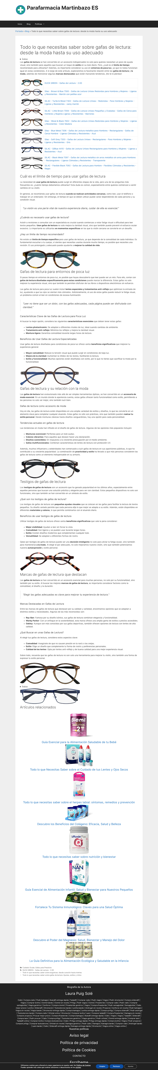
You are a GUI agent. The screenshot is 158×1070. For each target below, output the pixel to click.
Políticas (38, 24)
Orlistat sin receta (57, 1023)
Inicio (20, 24)
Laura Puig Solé (79, 993)
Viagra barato (36, 1010)
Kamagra (96, 1023)
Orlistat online (54, 1013)
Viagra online (108, 1026)
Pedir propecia (134, 1021)
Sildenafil (38, 1008)
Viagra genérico (34, 1005)
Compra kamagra (73, 1010)
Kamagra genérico (73, 1023)
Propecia (106, 1008)
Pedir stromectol (116, 1000)
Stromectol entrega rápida (54, 1010)
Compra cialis (29, 1000)
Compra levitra (114, 1021)
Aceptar (102, 1066)
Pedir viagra (96, 1000)
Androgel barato (135, 1023)
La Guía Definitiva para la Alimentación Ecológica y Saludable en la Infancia (79, 961)
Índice (25, 59)
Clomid (91, 1003)
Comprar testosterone (39, 1023)
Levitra (30, 1008)
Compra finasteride (99, 1005)
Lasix (88, 1013)
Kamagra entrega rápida (81, 1026)
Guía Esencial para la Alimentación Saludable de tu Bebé (79, 742)
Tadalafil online (23, 1021)
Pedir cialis (124, 1003)
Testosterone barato (62, 1008)
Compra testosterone (53, 1021)
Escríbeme (79, 1062)
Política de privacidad (79, 1042)
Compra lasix (22, 1018)
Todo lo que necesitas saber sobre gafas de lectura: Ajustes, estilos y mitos (52, 975)
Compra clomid (58, 1005)
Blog (28, 24)
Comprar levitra (33, 1003)
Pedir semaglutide (115, 1005)
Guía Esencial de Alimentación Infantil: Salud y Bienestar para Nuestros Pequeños (79, 889)
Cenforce (47, 1005)
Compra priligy (107, 1010)
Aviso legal (79, 1035)
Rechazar (116, 1066)
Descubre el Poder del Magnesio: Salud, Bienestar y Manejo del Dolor (79, 940)
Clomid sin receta (61, 1003)
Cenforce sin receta (120, 1008)
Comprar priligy (22, 1023)
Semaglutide (130, 1005)
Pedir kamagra (42, 1000)
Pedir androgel (136, 1010)
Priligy (73, 1003)
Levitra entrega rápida (90, 1010)
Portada (19, 31)
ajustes (78, 1067)
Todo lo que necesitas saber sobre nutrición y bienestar (79, 856)
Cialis (20, 1000)
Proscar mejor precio (41, 1016)
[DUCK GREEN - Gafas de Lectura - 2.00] (50, 268)
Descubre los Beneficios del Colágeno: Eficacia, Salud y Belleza (79, 824)
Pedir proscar (35, 1018)
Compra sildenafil (132, 1000)
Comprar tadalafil (99, 1013)
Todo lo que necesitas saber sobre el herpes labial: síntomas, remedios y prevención (79, 802)
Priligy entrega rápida (78, 1021)
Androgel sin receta (93, 1008)
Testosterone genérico (71, 1018)
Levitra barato (78, 1008)
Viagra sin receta (22, 1010)
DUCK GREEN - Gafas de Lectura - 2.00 (63, 83)
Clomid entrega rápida (117, 1018)
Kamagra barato (107, 1023)
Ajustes (130, 1066)
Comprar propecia (24, 1016)
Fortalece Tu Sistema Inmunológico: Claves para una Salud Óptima (79, 907)
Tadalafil (73, 1000)
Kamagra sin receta (132, 1013)
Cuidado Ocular (28, 968)
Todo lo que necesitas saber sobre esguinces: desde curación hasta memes (52, 972)
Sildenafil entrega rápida (60, 1026)
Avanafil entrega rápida (59, 1000)
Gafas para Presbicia (43, 968)
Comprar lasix (133, 1018)
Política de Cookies (79, 1050)
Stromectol (48, 1008)
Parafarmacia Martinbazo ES (62, 8)
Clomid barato (47, 1003)
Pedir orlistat (101, 1018)
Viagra (105, 1000)
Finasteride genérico (74, 1005)
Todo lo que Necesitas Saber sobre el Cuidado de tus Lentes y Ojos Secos (79, 769)
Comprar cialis (84, 1000)
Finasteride (100, 1003)
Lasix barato (37, 1026)
